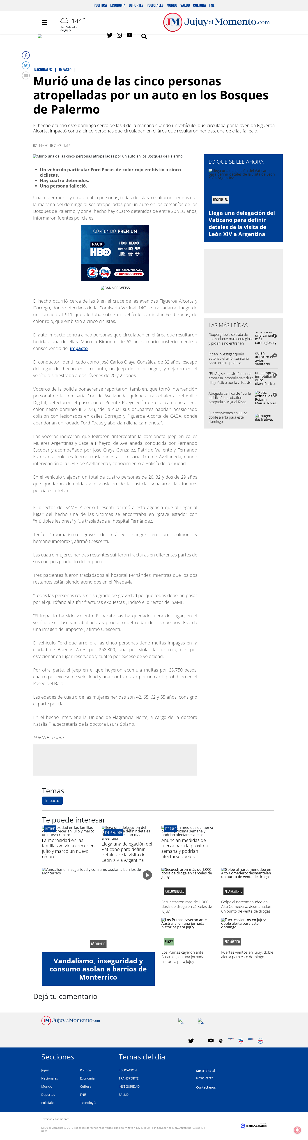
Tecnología (88, 1103)
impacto (79, 348)
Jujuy (45, 1070)
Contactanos (206, 1087)
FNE (211, 5)
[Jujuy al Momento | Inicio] (261, 1056)
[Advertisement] (115, 759)
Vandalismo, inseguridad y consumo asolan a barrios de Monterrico (98, 969)
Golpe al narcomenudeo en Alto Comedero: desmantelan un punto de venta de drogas (246, 906)
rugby (169, 941)
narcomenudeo (174, 891)
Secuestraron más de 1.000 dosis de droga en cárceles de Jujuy (186, 906)
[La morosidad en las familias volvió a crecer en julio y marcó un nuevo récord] (68, 834)
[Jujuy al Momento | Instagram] (119, 35)
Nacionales (49, 1078)
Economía (118, 5)
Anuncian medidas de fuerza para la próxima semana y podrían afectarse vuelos (184, 848)
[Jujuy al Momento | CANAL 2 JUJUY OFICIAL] (221, 1041)
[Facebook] (26, 55)
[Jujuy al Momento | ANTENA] (231, 1041)
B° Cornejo (98, 943)
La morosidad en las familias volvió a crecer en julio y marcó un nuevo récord (68, 848)
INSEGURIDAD (129, 1086)
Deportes (136, 5)
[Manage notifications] (297, 1130)
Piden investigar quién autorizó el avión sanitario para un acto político (229, 358)
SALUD (124, 1094)
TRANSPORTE (129, 1078)
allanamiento (233, 891)
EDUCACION (128, 1070)
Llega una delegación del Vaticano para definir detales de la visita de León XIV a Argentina (242, 223)
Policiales (155, 5)
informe (50, 828)
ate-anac (170, 828)
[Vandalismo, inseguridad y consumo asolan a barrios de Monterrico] (98, 910)
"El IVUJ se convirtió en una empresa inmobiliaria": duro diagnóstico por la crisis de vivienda (231, 380)
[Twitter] (26, 65)
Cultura (199, 5)
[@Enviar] (26, 75)
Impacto (52, 800)
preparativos (113, 832)
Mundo (172, 5)
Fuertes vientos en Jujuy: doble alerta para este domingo (228, 417)
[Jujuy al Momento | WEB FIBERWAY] (241, 1041)
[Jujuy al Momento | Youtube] (129, 35)
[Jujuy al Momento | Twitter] (110, 35)
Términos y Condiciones (55, 1119)
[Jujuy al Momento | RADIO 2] (250, 1041)
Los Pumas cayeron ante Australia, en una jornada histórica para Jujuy (182, 957)
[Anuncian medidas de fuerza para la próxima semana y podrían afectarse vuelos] (187, 834)
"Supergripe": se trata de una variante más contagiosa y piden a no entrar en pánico (231, 341)
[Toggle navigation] (44, 23)
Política (100, 5)
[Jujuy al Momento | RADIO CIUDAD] (260, 1041)
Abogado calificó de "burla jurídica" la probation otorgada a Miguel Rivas (230, 397)
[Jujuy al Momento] (70, 1024)
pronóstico (232, 941)
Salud (185, 5)
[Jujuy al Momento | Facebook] (70, 37)
